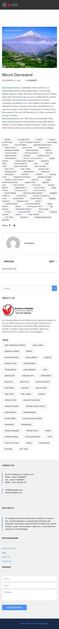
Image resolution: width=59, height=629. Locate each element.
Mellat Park (39, 188)
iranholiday (43, 169)
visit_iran (9, 217)
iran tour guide (20, 166)
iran (36, 164)
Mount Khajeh (39, 190)
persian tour (22, 201)
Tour (40, 212)
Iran (41, 90)
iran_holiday (40, 166)
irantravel (9, 174)
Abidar (7, 139)
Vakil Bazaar (34, 214)
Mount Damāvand (10, 118)
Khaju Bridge (18, 185)
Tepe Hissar (43, 209)
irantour (45, 172)
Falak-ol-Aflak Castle (33, 158)
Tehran (14, 115)
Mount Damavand (10, 87)
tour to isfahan (12, 443)
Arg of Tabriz (20, 145)
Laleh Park (36, 185)
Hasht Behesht (20, 164)
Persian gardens (12, 430)
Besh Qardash (32, 150)
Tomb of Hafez (24, 212)
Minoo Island (20, 190)
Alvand (39, 139)
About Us (6, 556)
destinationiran (31, 153)
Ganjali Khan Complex (24, 161)
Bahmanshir (44, 148)
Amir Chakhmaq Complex (30, 142)
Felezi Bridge (10, 369)
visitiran (24, 217)
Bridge (48, 150)
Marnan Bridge (29, 412)
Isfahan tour (10, 400)
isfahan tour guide (22, 177)
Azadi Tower (10, 148)
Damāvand (17, 96)
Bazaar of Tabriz (12, 150)
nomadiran (21, 196)
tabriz (17, 206)
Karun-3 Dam (30, 182)
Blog (4, 552)
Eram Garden (10, 156)
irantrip (24, 174)
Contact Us (7, 561)
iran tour (24, 382)
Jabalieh (34, 180)
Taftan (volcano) (35, 206)
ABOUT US (8, 298)
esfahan (26, 156)
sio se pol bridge (32, 204)
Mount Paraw (10, 193)
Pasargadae (18, 198)
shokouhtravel (11, 204)
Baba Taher (27, 148)
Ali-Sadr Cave (23, 139)
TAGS (5, 340)
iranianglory (10, 172)
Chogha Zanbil (11, 153)
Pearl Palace (36, 198)
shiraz (38, 201)
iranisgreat (29, 172)
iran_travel (26, 169)
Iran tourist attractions (13, 30)
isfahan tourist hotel (14, 180)
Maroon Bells (21, 188)
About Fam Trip (9, 548)
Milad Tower (10, 418)
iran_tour (9, 169)
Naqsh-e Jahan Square (32, 193)
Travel (18, 214)
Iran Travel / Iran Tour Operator (34, 623)
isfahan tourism (44, 177)
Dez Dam (49, 153)
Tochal (8, 212)
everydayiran (10, 158)
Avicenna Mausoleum (42, 145)
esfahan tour (43, 156)
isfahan (39, 174)
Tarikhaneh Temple (23, 209)
